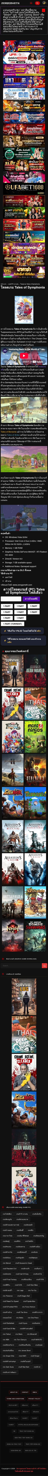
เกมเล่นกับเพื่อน (8, 1350)
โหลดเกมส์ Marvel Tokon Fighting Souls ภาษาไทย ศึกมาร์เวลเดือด (13, 748)
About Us (13, 1392)
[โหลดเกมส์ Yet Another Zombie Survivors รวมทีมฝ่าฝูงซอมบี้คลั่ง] (35, 935)
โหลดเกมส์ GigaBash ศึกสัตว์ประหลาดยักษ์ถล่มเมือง (13, 814)
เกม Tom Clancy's (20, 1339)
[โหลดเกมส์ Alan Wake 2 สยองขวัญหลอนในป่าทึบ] (35, 670)
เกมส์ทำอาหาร (37, 1312)
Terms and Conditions (15, 1399)
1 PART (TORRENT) (12, 623)
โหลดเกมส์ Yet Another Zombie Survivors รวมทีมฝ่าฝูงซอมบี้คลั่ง (35, 947)
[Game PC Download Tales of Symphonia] (24, 530)
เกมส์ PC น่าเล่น (13, 284)
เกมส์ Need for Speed (10, 1301)
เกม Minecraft (32, 1334)
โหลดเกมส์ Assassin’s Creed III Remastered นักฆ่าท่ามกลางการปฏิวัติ (35, 847)
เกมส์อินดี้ (20, 1230)
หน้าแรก (3, 284)
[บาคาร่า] (24, 213)
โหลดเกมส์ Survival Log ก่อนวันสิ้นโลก (13, 683)
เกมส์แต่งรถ (36, 1323)
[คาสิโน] (24, 201)
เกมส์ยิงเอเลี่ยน (26, 1279)
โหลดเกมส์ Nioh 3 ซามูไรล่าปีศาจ (12, 948)
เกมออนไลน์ (7, 1317)
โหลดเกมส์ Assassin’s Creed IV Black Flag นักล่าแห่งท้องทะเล (13, 847)
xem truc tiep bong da (23, 1438)
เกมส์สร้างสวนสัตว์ (26, 1328)
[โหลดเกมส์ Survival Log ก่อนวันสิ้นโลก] (13, 670)
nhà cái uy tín (30, 1450)
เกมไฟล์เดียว (7, 1214)
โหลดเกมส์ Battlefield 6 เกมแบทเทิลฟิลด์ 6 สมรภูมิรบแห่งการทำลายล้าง (12, 914)
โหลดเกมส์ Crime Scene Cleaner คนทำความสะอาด (13, 715)
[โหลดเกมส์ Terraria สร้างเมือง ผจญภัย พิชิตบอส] (35, 803)
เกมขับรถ (34, 1252)
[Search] (37, 3)
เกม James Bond (24, 1350)
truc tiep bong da (27, 1431)
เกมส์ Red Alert (23, 1367)
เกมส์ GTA (18, 1285)
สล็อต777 (35, 1405)
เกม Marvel (7, 1263)
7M (14, 1431)
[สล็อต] (24, 260)
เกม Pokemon (8, 1296)
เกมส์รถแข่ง (7, 1246)
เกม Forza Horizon (28, 1307)
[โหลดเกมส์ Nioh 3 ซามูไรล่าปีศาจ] (13, 935)
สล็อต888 (36, 1412)
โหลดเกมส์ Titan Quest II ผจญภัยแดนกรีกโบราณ (13, 782)
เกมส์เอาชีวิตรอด (23, 1236)
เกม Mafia (19, 1317)
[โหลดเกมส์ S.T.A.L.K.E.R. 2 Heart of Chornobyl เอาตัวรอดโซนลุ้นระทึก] (35, 770)
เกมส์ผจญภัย (7, 1219)
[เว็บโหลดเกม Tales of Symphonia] (24, 422)
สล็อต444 (25, 1405)
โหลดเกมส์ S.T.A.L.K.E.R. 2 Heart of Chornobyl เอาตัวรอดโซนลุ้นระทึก (35, 781)
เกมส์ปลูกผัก (20, 1257)
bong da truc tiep (14, 1444)
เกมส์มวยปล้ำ (7, 1290)
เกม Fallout (7, 1334)
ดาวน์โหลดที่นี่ (31, 599)
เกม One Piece (33, 1317)
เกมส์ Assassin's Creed (23, 1263)
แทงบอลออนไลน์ (13, 1412)
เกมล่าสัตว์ (22, 1356)
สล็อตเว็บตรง (14, 1418)
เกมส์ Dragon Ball (23, 1296)
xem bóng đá (16, 1450)
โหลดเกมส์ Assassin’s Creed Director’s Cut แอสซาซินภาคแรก (35, 880)
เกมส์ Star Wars (32, 1285)
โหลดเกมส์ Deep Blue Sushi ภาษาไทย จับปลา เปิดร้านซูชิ (35, 715)
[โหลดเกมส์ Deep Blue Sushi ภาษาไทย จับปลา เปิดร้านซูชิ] (35, 704)
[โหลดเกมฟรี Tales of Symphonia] (24, 471)
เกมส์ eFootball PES (10, 1307)
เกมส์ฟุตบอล (33, 1257)
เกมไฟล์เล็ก (29, 1241)
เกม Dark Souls (8, 1367)
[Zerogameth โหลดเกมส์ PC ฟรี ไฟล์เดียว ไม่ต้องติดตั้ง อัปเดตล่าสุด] (14, 3)
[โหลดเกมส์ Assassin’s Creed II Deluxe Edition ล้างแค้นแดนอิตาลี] (13, 869)
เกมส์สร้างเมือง (35, 1246)
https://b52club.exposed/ (28, 1425)
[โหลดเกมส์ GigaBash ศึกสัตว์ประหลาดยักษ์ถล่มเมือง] (13, 803)
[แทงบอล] (24, 224)
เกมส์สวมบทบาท (22, 1219)
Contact (25, 1392)
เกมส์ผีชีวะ (6, 1285)
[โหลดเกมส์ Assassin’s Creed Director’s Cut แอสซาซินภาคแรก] (35, 869)
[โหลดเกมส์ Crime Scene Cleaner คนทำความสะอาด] (13, 704)
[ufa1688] (24, 189)
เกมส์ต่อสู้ (6, 1241)
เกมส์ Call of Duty (22, 1274)
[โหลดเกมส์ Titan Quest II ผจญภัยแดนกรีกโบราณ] (13, 770)
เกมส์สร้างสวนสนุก (9, 1361)
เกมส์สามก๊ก (25, 1268)
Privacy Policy (34, 1399)
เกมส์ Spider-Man (29, 1301)
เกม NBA (6, 1339)
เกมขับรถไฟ (37, 1274)
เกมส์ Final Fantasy (10, 1279)
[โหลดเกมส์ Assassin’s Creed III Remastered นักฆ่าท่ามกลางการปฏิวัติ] (35, 836)
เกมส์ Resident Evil (9, 1268)
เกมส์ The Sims (21, 1312)
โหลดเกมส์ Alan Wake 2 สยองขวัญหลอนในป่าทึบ (35, 683)
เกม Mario (18, 1334)
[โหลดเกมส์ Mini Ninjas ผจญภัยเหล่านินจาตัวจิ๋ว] (35, 737)
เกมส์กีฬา (17, 1241)
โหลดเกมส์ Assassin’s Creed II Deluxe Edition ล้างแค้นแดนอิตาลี (13, 880)
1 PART (6, 606)
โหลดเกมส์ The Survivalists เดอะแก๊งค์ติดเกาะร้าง (35, 914)
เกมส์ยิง (30, 1230)
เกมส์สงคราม (20, 1246)
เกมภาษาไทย (7, 1236)
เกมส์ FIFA (40, 1279)
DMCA (35, 1392)
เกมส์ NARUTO (36, 1339)
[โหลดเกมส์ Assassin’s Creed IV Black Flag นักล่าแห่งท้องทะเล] (13, 836)
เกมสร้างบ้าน (7, 1312)
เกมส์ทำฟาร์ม (7, 1252)
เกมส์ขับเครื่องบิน (25, 1345)
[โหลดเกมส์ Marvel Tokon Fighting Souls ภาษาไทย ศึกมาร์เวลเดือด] (13, 737)
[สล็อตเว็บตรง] (24, 248)
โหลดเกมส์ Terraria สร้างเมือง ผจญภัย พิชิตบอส (35, 815)
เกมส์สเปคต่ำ (28, 1225)
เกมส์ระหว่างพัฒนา (9, 1372)
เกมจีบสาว (37, 1268)
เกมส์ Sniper (35, 1356)
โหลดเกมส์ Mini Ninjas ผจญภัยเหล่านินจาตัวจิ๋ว (35, 749)
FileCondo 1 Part (11, 599)
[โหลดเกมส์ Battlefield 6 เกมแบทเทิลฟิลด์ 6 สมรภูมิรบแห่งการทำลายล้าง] (13, 902)
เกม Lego (20, 1290)
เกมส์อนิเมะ (7, 1257)
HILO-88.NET (13, 1405)
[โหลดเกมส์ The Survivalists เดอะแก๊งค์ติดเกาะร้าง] (35, 902)
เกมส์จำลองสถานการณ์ (11, 1225)
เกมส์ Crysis (23, 1323)
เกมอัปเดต (38, 1345)
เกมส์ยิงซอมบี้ (21, 1252)
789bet (25, 1418)
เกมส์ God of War (9, 1328)
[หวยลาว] (24, 236)
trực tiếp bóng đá (33, 1444)
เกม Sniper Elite (8, 1356)
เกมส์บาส (37, 1367)
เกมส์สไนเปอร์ (25, 1361)
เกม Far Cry (32, 1290)
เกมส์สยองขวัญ (38, 1236)
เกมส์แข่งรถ (7, 1274)
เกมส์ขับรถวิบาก (8, 1345)
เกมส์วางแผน (7, 1230)
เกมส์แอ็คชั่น (36, 1214)
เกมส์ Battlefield (8, 1323)
